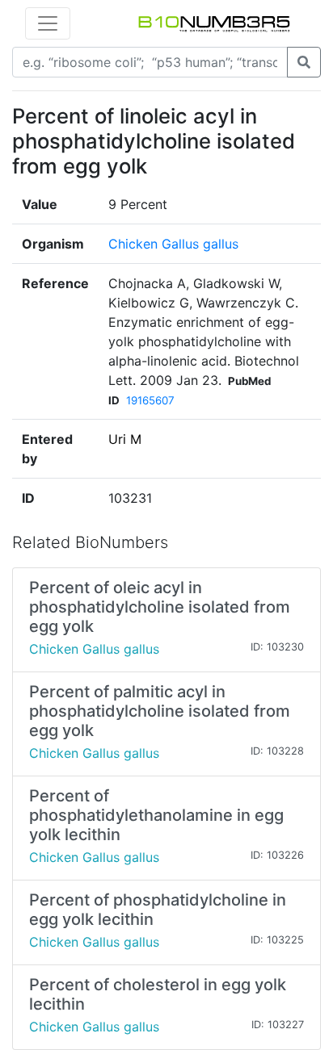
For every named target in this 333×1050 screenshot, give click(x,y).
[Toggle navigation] (47, 23)
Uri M (124, 439)
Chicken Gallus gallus (173, 244)
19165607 (150, 400)
